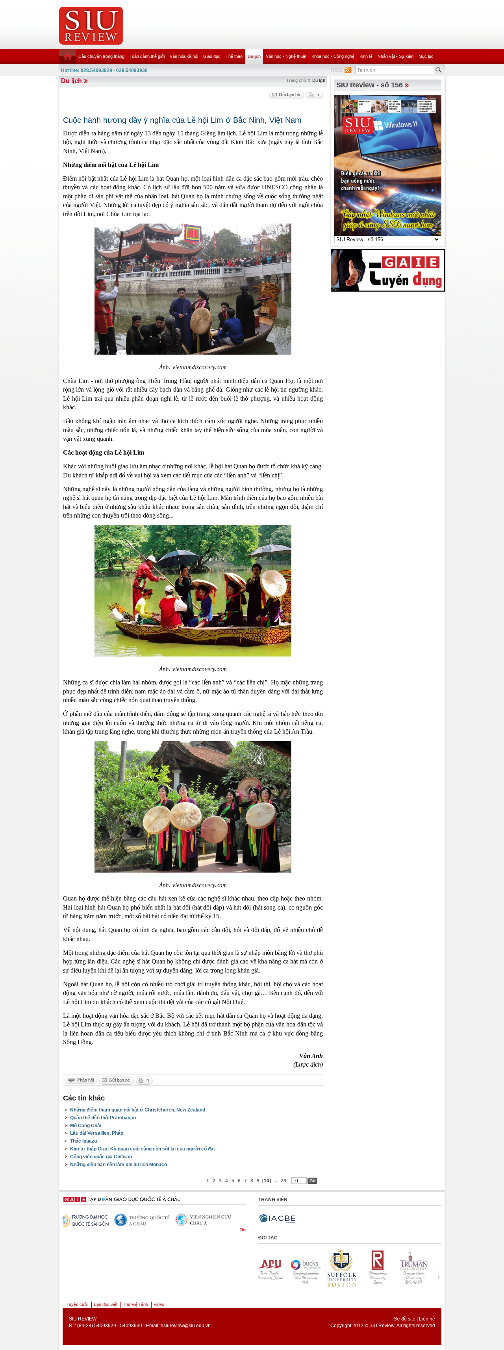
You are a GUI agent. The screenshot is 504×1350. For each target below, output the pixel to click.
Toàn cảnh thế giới (147, 56)
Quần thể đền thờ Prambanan (103, 1118)
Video (159, 1304)
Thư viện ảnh (135, 1304)
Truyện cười (76, 1304)
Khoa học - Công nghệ (332, 56)
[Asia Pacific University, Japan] (384, 1267)
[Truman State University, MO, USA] (348, 1267)
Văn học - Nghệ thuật (286, 56)
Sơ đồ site (404, 1319)
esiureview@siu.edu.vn (186, 1325)
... (275, 1181)
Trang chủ (296, 80)
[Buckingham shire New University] (420, 1267)
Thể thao (234, 56)
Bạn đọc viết (105, 1304)
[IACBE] (277, 1219)
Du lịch (254, 56)
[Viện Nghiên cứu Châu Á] (91, 1219)
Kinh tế (365, 56)
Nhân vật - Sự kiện (395, 56)
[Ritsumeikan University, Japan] (311, 1267)
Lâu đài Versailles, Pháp (96, 1133)
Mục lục (426, 56)
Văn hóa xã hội (184, 56)
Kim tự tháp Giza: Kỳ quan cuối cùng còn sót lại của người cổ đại (142, 1149)
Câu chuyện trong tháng (101, 56)
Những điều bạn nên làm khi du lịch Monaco (118, 1164)
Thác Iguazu (83, 1141)
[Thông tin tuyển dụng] (388, 270)
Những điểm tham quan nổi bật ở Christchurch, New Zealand (137, 1110)
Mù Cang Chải (85, 1125)
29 (283, 1181)
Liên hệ (427, 1319)
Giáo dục (211, 56)
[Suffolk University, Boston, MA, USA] (275, 1267)
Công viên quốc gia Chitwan (101, 1157)
